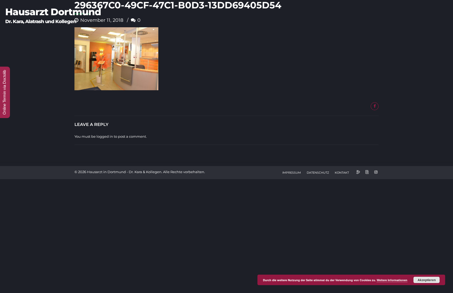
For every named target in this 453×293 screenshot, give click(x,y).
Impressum (291, 172)
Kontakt (342, 172)
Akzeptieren (427, 280)
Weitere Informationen (392, 280)
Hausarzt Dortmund (53, 12)
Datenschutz (318, 172)
